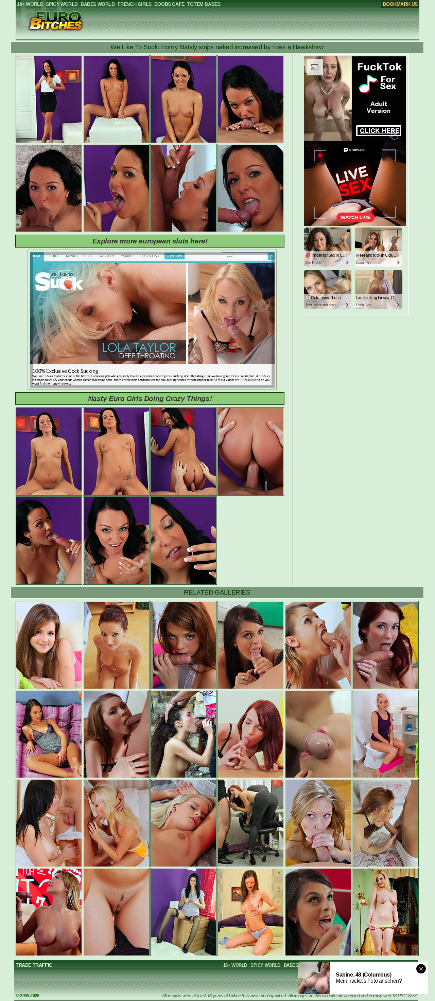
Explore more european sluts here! (150, 241)
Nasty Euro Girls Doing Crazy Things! (150, 398)
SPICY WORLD (265, 965)
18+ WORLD (235, 965)
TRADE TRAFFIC (34, 965)
